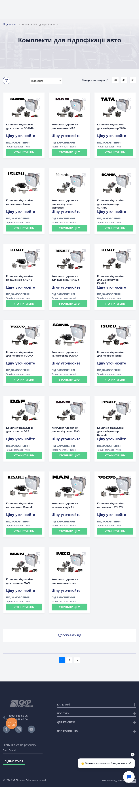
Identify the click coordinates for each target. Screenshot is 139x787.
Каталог (12, 24)
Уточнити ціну (24, 152)
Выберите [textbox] (37, 80)
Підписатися (14, 761)
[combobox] (46, 80)
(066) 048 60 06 (18, 719)
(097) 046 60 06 (18, 715)
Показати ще (71, 635)
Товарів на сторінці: (95, 80)
